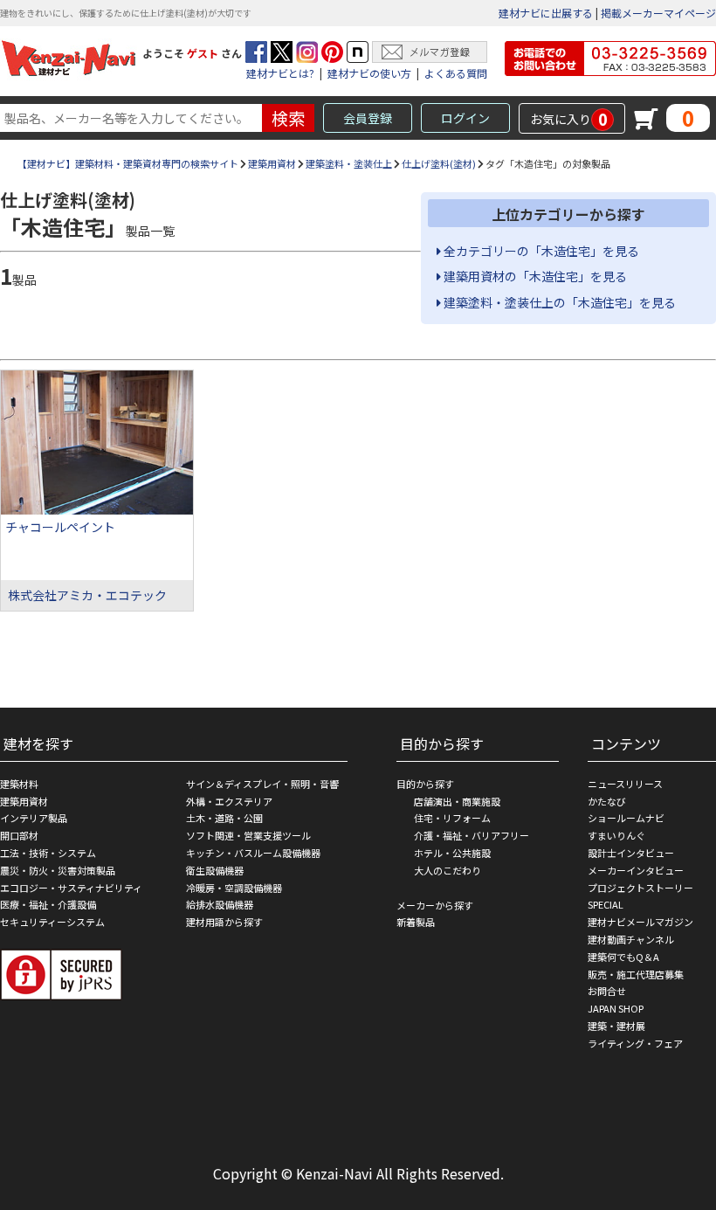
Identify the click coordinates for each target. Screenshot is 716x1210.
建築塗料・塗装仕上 (349, 163)
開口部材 (19, 835)
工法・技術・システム (48, 853)
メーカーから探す (434, 905)
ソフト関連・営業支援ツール (248, 835)
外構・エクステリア (229, 801)
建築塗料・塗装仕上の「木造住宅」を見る (558, 302)
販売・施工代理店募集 (636, 974)
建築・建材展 (616, 1026)
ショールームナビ (626, 818)
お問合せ (607, 991)
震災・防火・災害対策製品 (57, 870)
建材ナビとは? (280, 73)
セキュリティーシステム (52, 922)
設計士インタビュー (631, 853)
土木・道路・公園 (224, 818)
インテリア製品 (33, 818)
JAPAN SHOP (616, 1008)
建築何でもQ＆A (623, 957)
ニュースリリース (625, 784)
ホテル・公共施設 (452, 853)
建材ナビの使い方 (369, 73)
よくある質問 (455, 73)
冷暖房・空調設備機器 (234, 888)
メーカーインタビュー (636, 870)
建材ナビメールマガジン (640, 922)
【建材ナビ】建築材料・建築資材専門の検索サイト (127, 163)
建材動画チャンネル (631, 939)
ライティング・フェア (635, 1043)
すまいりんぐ (616, 835)
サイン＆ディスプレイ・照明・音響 (262, 784)
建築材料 (19, 784)
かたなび (607, 801)
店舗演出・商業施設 (457, 801)
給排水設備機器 (219, 904)
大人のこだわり (447, 870)
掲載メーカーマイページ (658, 12)
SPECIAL (605, 904)
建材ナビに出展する (546, 12)
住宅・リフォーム (452, 818)
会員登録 (367, 118)
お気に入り (569, 118)
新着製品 (415, 922)
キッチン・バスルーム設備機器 (253, 853)
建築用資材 (272, 163)
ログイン (465, 118)
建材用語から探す (224, 922)
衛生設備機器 (215, 870)
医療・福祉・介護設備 (48, 904)
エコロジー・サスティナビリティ (71, 888)
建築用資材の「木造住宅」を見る (534, 276)
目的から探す (425, 784)
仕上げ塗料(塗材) (439, 163)
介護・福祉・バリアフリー (471, 835)
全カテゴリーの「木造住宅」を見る (540, 250)
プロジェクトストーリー (640, 888)
